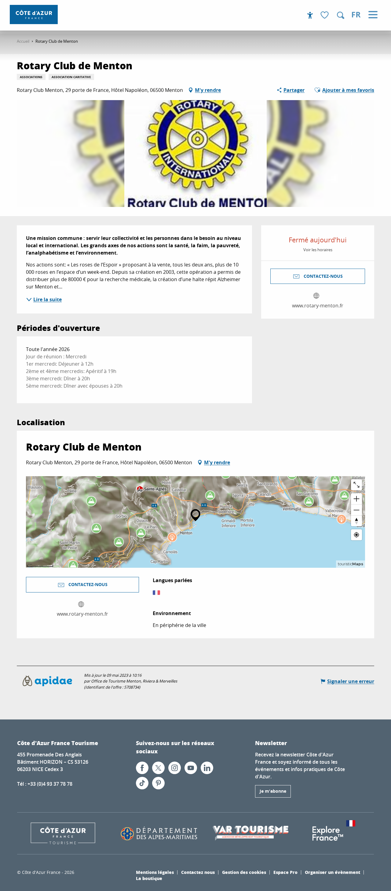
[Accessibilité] (310, 15)
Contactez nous (198, 872)
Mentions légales (155, 872)
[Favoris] (325, 15)
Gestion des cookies (244, 872)
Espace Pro (285, 872)
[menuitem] (34, 14)
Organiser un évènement (332, 872)
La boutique (149, 878)
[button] (340, 15)
